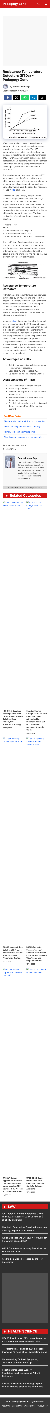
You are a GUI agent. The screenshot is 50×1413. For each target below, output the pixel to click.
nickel (14, 321)
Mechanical (21, 445)
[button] (38, 4)
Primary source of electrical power (19, 432)
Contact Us (17, 1406)
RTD (14, 190)
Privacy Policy (42, 1406)
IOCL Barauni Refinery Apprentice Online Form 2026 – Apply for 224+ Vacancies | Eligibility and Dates (22, 1216)
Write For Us (29, 1406)
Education (10, 445)
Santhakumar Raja (21, 86)
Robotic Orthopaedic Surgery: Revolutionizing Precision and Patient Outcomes (21, 1373)
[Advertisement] (25, 41)
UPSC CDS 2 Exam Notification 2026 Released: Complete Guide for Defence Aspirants (35, 1183)
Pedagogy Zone (14, 4)
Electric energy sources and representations (24, 437)
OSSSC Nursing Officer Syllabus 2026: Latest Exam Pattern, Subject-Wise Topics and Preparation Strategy (13, 952)
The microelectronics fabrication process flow (24, 421)
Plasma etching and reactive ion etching (22, 426)
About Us (6, 1406)
